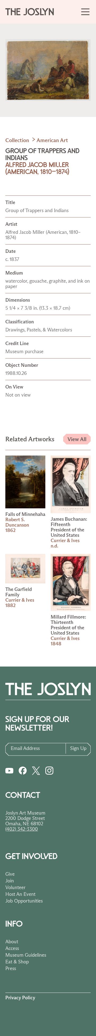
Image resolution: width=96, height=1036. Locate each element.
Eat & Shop (17, 962)
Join (9, 881)
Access (12, 948)
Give (10, 874)
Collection (17, 140)
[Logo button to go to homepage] (32, 12)
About (11, 942)
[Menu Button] (85, 11)
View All (76, 439)
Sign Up (78, 748)
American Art (52, 140)
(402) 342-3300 (21, 829)
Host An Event (20, 894)
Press (10, 968)
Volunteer (15, 887)
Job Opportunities (24, 901)
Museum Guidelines (25, 955)
